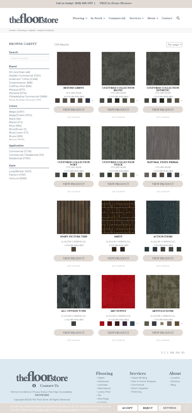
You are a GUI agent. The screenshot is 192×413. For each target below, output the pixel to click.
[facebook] (34, 386)
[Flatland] (87, 100)
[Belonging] (163, 142)
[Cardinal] (118, 291)
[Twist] (87, 175)
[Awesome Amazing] (169, 323)
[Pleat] (80, 175)
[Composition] (124, 100)
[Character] (109, 100)
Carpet (31, 30)
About (151, 18)
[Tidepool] (163, 217)
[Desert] (65, 100)
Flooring (78, 18)
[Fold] (72, 175)
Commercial (117, 18)
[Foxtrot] (73, 291)
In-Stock (96, 18)
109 (178, 352)
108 (172, 352)
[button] (86, 18)
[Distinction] (132, 100)
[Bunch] (65, 175)
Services (135, 18)
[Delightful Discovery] (163, 291)
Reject (148, 408)
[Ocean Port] (154, 249)
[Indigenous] (161, 175)
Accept (127, 408)
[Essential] (154, 175)
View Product (74, 109)
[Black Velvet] (122, 249)
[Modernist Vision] (161, 323)
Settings (169, 408)
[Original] (177, 175)
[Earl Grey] (171, 249)
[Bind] (73, 142)
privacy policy (43, 410)
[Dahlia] (109, 323)
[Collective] (117, 100)
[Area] (73, 68)
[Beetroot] (117, 323)
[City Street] (179, 249)
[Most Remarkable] (154, 323)
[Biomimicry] (118, 68)
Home (12, 30)
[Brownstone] (162, 249)
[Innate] (169, 175)
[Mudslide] (73, 217)
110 (182, 352)
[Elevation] (72, 100)
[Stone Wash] (132, 323)
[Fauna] (80, 100)
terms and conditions (68, 410)
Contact (167, 18)
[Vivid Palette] (177, 323)
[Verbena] (124, 323)
